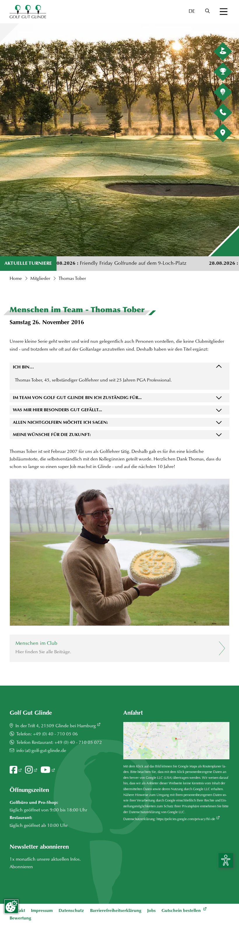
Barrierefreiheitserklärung (115, 911)
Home (16, 279)
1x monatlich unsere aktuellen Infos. (45, 859)
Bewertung (20, 918)
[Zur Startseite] (28, 11)
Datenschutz (71, 911)
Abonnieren (22, 867)
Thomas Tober (72, 279)
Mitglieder (40, 279)
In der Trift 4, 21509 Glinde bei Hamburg (55, 726)
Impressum (42, 911)
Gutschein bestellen (181, 911)
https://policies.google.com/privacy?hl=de (186, 819)
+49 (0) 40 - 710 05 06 (55, 734)
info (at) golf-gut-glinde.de (41, 751)
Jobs (151, 911)
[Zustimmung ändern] (11, 906)
